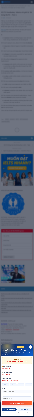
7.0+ (29, 385)
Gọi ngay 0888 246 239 (9, 409)
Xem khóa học (24, 409)
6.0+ (13, 385)
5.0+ (5, 385)
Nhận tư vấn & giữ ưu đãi (17, 403)
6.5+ (21, 385)
